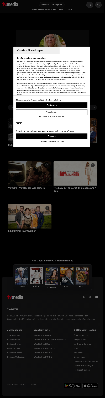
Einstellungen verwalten (51, 112)
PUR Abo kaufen (51, 136)
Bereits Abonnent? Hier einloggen (52, 141)
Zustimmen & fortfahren (51, 105)
